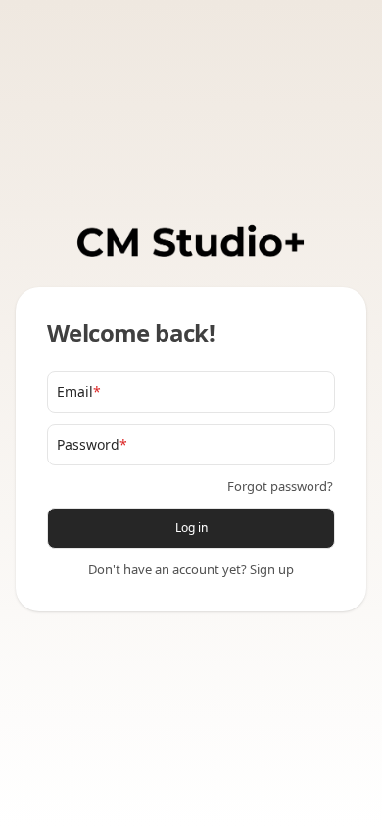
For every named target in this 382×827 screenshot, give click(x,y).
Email (79, 391)
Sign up (272, 569)
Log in (191, 527)
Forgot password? (280, 486)
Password (92, 444)
